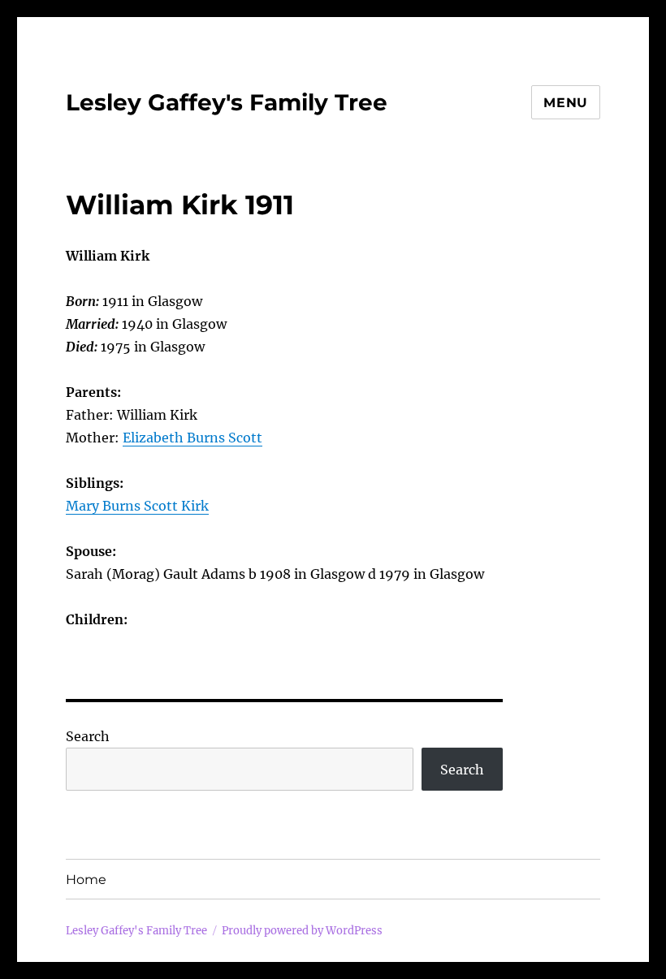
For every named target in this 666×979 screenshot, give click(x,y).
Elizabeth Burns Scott (192, 437)
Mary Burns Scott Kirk (137, 506)
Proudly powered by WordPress (302, 931)
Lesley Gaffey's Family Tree (226, 102)
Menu (565, 102)
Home (86, 879)
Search (88, 736)
